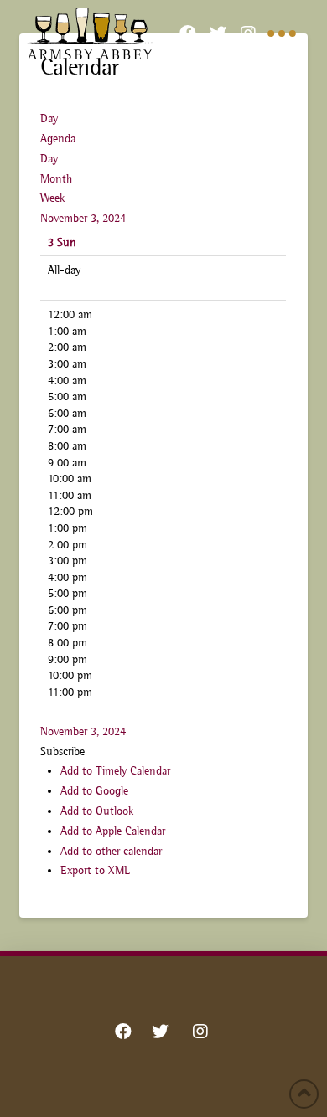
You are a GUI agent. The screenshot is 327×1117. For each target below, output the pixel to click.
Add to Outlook (96, 810)
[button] (62, 751)
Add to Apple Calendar (112, 830)
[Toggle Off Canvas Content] (281, 33)
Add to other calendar (111, 850)
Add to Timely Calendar (115, 770)
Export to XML (95, 870)
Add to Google (94, 790)
